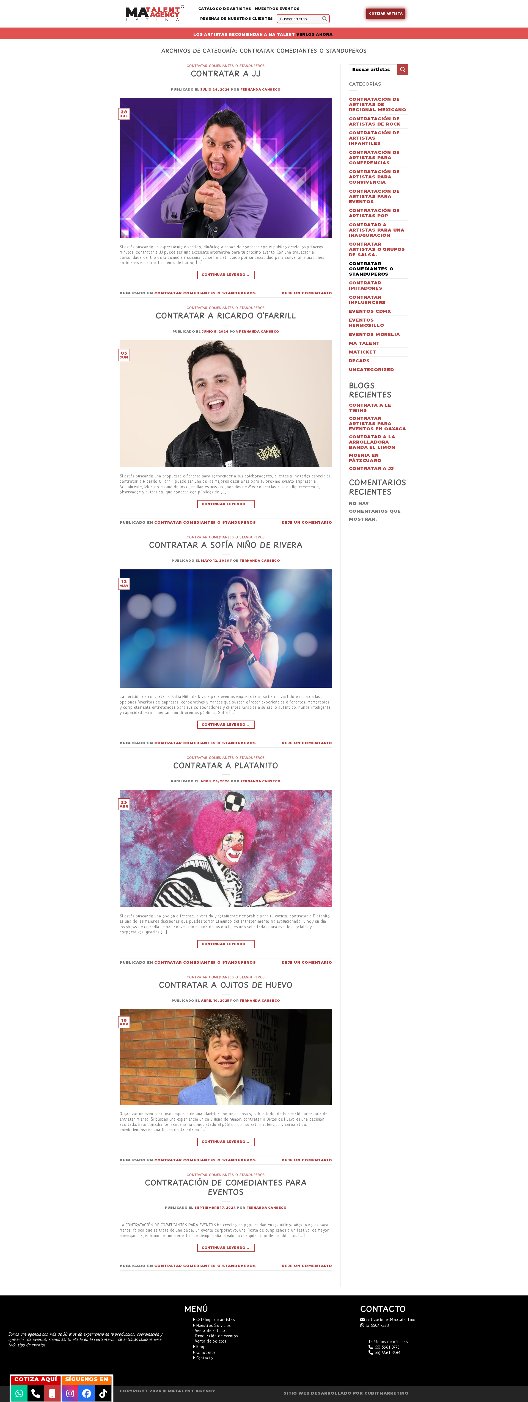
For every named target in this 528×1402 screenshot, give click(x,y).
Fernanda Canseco (260, 89)
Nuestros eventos (277, 9)
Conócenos (205, 1353)
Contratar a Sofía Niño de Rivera (225, 544)
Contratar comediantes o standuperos (226, 65)
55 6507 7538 (376, 1326)
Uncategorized (371, 369)
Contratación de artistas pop (374, 213)
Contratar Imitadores (366, 285)
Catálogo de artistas (215, 1320)
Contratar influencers (367, 300)
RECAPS (359, 360)
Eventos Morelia (374, 334)
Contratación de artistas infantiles (374, 138)
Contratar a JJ (226, 73)
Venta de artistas (211, 1331)
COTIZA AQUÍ (35, 1379)
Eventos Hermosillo (366, 322)
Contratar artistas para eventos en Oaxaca (377, 423)
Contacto (204, 1358)
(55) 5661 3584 (386, 1353)
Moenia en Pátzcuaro (365, 458)
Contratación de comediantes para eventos (226, 1187)
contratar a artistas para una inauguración (377, 230)
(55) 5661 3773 (386, 1347)
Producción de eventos (216, 1336)
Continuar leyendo (226, 275)
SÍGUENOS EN (86, 1379)
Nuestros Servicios (213, 1326)
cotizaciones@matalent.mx (390, 1320)
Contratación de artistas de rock (375, 121)
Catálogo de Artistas (224, 9)
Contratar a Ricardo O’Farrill (226, 315)
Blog (199, 1347)
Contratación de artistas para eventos (374, 196)
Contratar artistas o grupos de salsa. (377, 249)
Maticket (362, 352)
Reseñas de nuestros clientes (236, 19)
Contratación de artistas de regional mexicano (377, 104)
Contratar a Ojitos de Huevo (226, 984)
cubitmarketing (386, 1393)
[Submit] (324, 18)
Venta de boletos (210, 1341)
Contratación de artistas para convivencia (374, 177)
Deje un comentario (307, 293)
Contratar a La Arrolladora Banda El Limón (372, 442)
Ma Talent (364, 343)
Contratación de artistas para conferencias (374, 157)
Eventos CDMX (370, 311)
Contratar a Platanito (225, 765)
